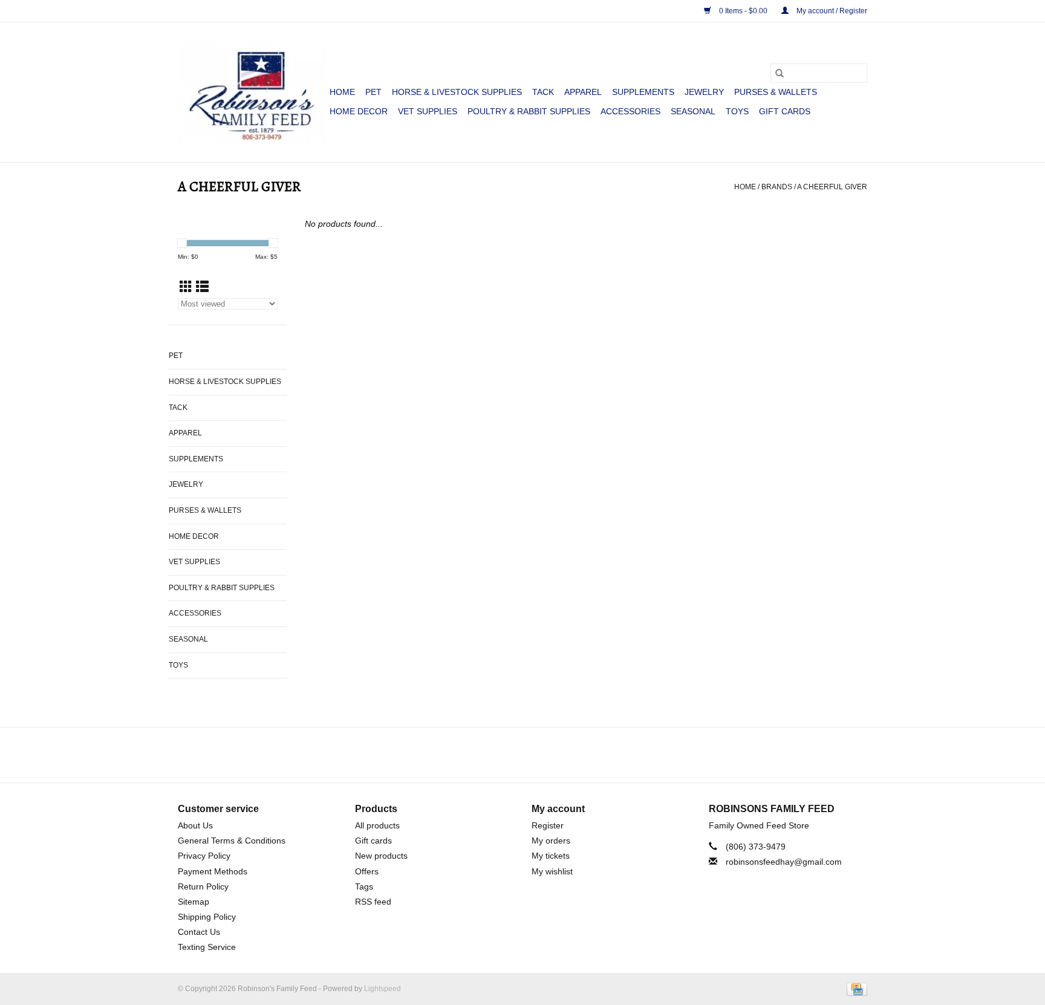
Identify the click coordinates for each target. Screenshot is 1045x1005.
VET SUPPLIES (427, 111)
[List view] (202, 287)
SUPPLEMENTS (643, 92)
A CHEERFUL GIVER (832, 187)
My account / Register (831, 11)
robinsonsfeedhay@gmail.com (784, 862)
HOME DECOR (359, 111)
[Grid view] (186, 287)
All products (377, 825)
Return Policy (203, 886)
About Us (195, 825)
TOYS (737, 111)
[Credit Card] (854, 988)
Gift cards (784, 111)
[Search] (779, 73)
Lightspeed (382, 988)
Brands (776, 187)
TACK (543, 92)
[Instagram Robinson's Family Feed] (533, 754)
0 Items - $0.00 (743, 11)
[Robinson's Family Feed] (252, 92)
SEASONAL (693, 111)
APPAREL (583, 92)
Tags (364, 886)
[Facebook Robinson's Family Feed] (511, 754)
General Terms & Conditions (231, 840)
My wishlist (552, 871)
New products (381, 855)
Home (342, 92)
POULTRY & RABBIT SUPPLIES (528, 111)
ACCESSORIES (630, 111)
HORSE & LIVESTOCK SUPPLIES (457, 92)
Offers (367, 871)
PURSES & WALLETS (775, 92)
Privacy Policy (204, 855)
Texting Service (207, 947)
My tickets (551, 855)
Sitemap (193, 901)
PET (373, 92)
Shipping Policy (207, 917)
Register (548, 825)
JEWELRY (704, 92)
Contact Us (199, 932)
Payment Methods (212, 871)
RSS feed (373, 901)
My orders (551, 840)
